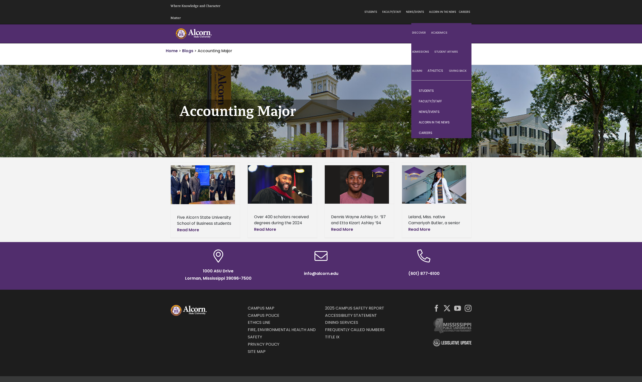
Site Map (257, 351)
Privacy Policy (263, 344)
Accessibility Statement (351, 315)
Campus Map (261, 308)
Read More (188, 230)
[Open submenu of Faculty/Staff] (462, 101)
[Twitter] (447, 308)
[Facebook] (436, 308)
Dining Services (341, 322)
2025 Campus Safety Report (354, 308)
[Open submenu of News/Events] (462, 112)
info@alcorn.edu (321, 273)
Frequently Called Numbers (355, 330)
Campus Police (263, 315)
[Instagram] (468, 308)
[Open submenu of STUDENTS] (462, 91)
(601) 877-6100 (424, 273)
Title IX (332, 337)
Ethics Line (259, 322)
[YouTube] (457, 308)
